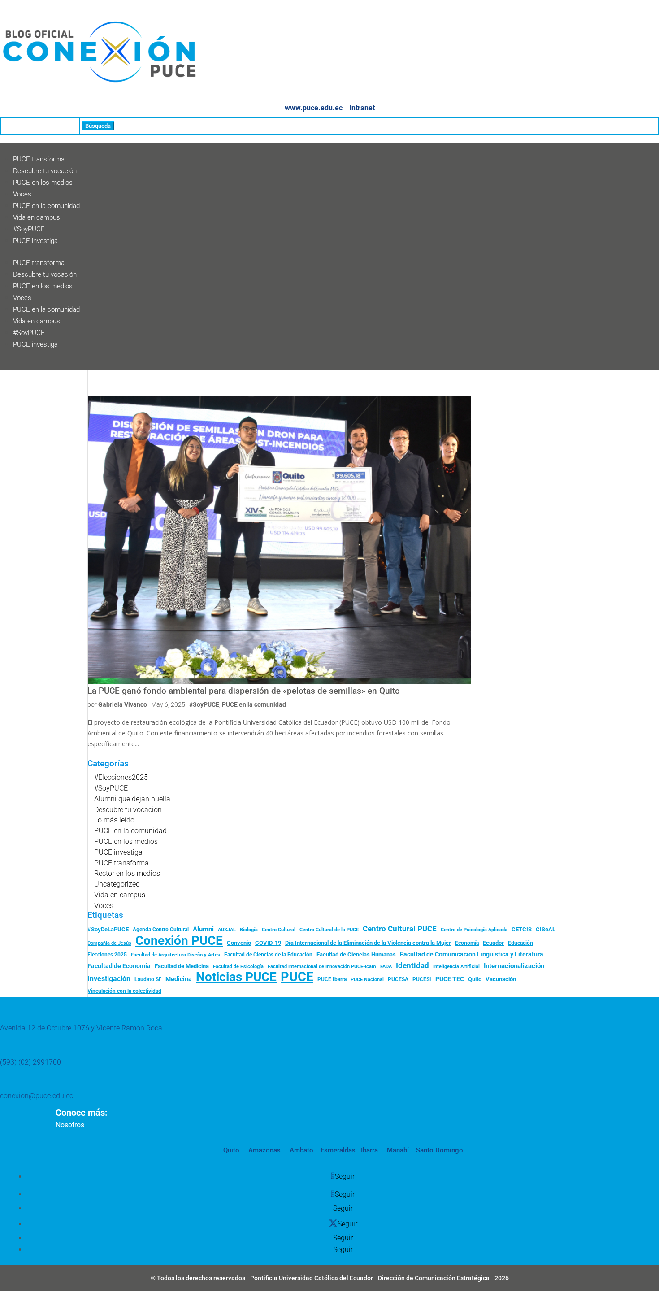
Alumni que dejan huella (132, 799)
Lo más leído (114, 820)
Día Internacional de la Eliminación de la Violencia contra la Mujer (368, 942)
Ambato (300, 1150)
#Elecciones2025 (121, 777)
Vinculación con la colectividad (124, 991)
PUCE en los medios (43, 182)
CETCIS (522, 929)
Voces (22, 194)
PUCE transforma (39, 159)
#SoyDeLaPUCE (108, 929)
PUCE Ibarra (332, 979)
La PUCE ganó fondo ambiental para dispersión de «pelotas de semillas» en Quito (243, 691)
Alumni (203, 929)
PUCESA (398, 979)
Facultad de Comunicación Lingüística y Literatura (471, 954)
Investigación (108, 978)
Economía (467, 943)
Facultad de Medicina (182, 966)
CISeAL (545, 929)
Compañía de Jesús (109, 943)
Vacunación (501, 979)
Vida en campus (36, 217)
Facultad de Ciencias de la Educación (268, 955)
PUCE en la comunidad (46, 206)
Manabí (397, 1150)
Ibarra (368, 1150)
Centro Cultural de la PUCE (329, 930)
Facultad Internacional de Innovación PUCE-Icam (322, 966)
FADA (386, 966)
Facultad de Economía (119, 965)
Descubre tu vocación (45, 171)
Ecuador (493, 942)
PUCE (297, 977)
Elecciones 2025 (107, 955)
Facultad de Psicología (238, 966)
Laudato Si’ (147, 979)
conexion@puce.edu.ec (36, 1095)
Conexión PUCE (179, 940)
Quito (474, 979)
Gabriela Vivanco (122, 704)
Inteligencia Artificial (456, 966)
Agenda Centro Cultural (161, 929)
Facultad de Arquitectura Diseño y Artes (175, 955)
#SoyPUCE (29, 229)
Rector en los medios (127, 873)
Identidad (412, 965)
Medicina (178, 978)
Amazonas (264, 1150)
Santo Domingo (439, 1150)
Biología (249, 930)
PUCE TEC (449, 978)
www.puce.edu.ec (314, 108)
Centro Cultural (278, 930)
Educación (520, 943)
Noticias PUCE (236, 977)
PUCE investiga (35, 241)
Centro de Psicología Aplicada (474, 930)
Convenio (239, 942)
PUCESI (421, 979)
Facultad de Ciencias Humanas (356, 954)
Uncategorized (117, 884)
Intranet (362, 108)
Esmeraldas (338, 1150)
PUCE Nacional (367, 979)
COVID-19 (268, 942)
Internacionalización (514, 966)
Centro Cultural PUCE (400, 928)
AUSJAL (227, 930)
